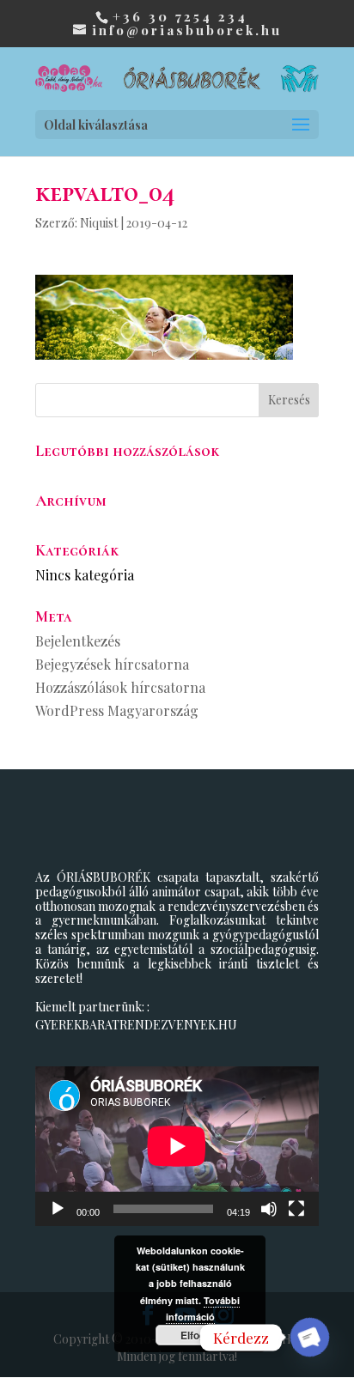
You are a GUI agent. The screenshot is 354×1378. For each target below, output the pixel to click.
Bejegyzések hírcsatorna (112, 664)
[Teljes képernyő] (296, 1208)
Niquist (99, 223)
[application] (177, 1145)
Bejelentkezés (77, 641)
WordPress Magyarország (116, 710)
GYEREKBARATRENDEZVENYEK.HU (136, 1025)
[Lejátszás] (57, 1208)
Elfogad (198, 1335)
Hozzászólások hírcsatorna (120, 687)
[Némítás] (269, 1208)
